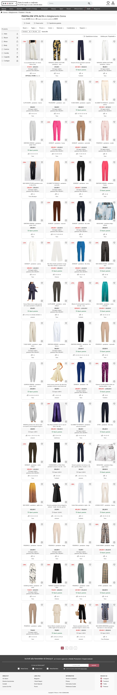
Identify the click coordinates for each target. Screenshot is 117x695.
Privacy (68, 681)
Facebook (106, 681)
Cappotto (7, 57)
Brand (68, 8)
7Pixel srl (56, 692)
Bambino (19, 8)
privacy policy (84, 668)
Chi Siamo (5, 678)
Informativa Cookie (71, 684)
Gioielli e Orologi (31, 8)
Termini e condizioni (71, 678)
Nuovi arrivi (39, 23)
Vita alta (35, 31)
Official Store (78, 8)
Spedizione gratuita (55, 23)
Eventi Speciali (38, 684)
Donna (4, 8)
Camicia (6, 49)
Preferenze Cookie (71, 686)
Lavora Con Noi (7, 686)
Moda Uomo (38, 668)
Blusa (5, 41)
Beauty (53, 8)
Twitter (105, 684)
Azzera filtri (45, 31)
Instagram (106, 678)
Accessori (44, 8)
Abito (5, 34)
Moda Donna (24, 668)
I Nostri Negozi (38, 681)
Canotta (6, 53)
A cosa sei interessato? (38, 665)
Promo (36, 686)
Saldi (88, 8)
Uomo (11, 8)
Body (5, 45)
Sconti (28, 23)
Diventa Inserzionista (8, 681)
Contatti (5, 684)
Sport (61, 8)
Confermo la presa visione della (76, 668)
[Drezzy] (9, 3)
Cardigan (7, 61)
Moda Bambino (54, 668)
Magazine (97, 8)
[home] (1, 12)
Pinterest (105, 686)
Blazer (6, 37)
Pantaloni (25, 31)
